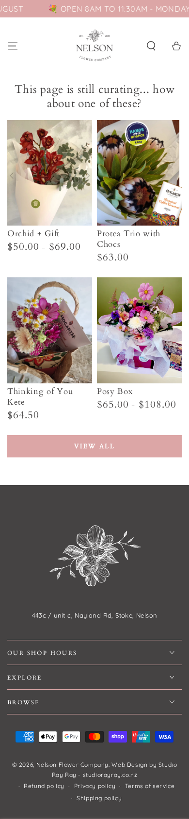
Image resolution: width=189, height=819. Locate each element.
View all (94, 446)
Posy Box (115, 391)
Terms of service (150, 785)
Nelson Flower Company (72, 764)
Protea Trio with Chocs (128, 239)
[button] (151, 46)
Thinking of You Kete (40, 397)
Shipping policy (99, 798)
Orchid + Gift (33, 233)
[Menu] (12, 46)
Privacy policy (94, 785)
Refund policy (44, 785)
